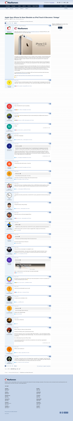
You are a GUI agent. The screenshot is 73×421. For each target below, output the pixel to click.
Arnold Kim (6, 388)
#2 (50, 80)
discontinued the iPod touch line (22, 73)
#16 (50, 247)
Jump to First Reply (22, 25)
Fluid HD (8, 413)
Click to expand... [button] (32, 269)
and (18, 230)
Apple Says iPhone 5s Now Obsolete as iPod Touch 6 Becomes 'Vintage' (30, 75)
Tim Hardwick (38, 395)
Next (15, 23)
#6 (50, 133)
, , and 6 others (23, 139)
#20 (50, 296)
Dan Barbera (6, 402)
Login (60, 29)
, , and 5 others (24, 282)
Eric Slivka (37, 388)
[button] (13, 6)
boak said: (16, 236)
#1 (50, 25)
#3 (50, 103)
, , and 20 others (24, 218)
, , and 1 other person (22, 362)
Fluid (5, 413)
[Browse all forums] (64, 8)
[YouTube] (64, 2)
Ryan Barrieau (38, 402)
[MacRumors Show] (57, 2)
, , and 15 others (23, 157)
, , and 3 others (22, 352)
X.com (8, 393)
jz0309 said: (17, 224)
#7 (50, 143)
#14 (50, 222)
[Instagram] (61, 2)
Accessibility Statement (13, 411)
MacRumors (7, 19)
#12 (50, 202)
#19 (50, 286)
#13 (50, 212)
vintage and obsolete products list (33, 31)
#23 (50, 327)
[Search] (66, 8)
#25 (50, 356)
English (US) (66, 412)
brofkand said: (17, 173)
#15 (50, 234)
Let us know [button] (52, 2)
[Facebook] (59, 2)
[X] (62, 2)
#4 (50, 113)
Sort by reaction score (20, 19)
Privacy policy (7, 411)
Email (5, 393)
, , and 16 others (24, 109)
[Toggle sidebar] (67, 8)
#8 (50, 161)
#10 (50, 183)
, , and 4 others (22, 179)
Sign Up (60, 27)
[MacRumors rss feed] (65, 2)
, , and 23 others (26, 120)
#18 (50, 276)
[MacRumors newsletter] (67, 2)
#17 (50, 257)
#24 (50, 346)
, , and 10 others (24, 167)
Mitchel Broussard (7, 395)
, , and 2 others (21, 253)
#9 (50, 171)
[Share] (48, 25)
